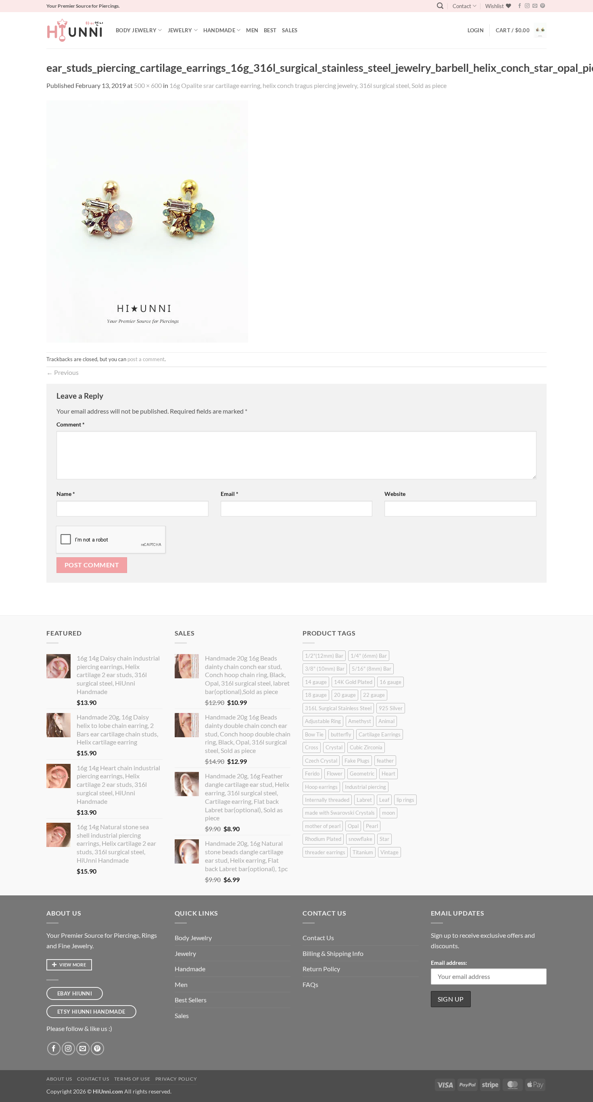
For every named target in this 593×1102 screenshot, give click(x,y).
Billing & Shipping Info (333, 953)
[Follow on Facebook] (519, 6)
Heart (388, 773)
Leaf (384, 800)
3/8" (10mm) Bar (325, 668)
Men (252, 30)
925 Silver (391, 708)
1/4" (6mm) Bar (369, 655)
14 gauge (316, 682)
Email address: (449, 962)
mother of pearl (322, 826)
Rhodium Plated (323, 839)
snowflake (360, 839)
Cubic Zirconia (366, 747)
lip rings (405, 800)
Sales (289, 30)
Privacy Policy (176, 1079)
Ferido (312, 773)
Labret (364, 800)
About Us (59, 1079)
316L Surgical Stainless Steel (338, 708)
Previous (62, 372)
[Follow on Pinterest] (542, 6)
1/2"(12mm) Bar (324, 655)
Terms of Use (132, 1079)
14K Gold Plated (353, 682)
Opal (353, 826)
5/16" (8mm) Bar (371, 668)
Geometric (362, 773)
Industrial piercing (365, 787)
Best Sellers (191, 1000)
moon (388, 812)
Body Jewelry (136, 30)
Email (229, 493)
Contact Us (318, 937)
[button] (440, 6)
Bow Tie (314, 734)
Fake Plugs (357, 760)
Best (270, 30)
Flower (334, 773)
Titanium (363, 852)
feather (385, 760)
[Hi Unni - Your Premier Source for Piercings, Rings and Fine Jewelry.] (75, 30)
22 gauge (374, 695)
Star (384, 839)
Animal (386, 721)
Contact (462, 6)
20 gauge (345, 695)
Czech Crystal (321, 760)
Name (65, 493)
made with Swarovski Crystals (340, 812)
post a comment (146, 359)
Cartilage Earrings (380, 734)
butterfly (341, 734)
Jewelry (180, 30)
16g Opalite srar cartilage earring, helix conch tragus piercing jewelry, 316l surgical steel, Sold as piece (308, 85)
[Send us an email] (534, 6)
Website (394, 493)
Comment (70, 424)
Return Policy (321, 968)
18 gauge (316, 695)
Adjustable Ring (323, 721)
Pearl (372, 826)
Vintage (389, 852)
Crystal (334, 747)
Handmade (219, 30)
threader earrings (325, 852)
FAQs (310, 984)
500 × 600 (148, 85)
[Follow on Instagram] (527, 6)
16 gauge (390, 682)
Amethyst (359, 721)
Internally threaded (327, 800)
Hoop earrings (321, 787)
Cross (311, 747)
